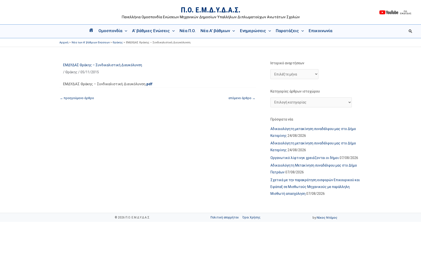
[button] (124, 31)
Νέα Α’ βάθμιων (215, 30)
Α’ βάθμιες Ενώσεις (151, 30)
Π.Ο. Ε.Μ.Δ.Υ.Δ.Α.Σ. (210, 10)
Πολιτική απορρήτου (224, 217)
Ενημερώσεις (253, 30)
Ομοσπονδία (110, 30)
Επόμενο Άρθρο (242, 98)
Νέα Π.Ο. (188, 30)
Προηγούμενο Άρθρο (77, 98)
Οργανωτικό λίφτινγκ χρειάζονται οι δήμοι (304, 158)
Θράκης (71, 72)
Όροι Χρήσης (251, 217)
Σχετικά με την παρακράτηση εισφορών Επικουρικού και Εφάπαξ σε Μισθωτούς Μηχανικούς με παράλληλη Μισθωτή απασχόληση (315, 187)
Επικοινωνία (320, 30)
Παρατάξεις (287, 30)
